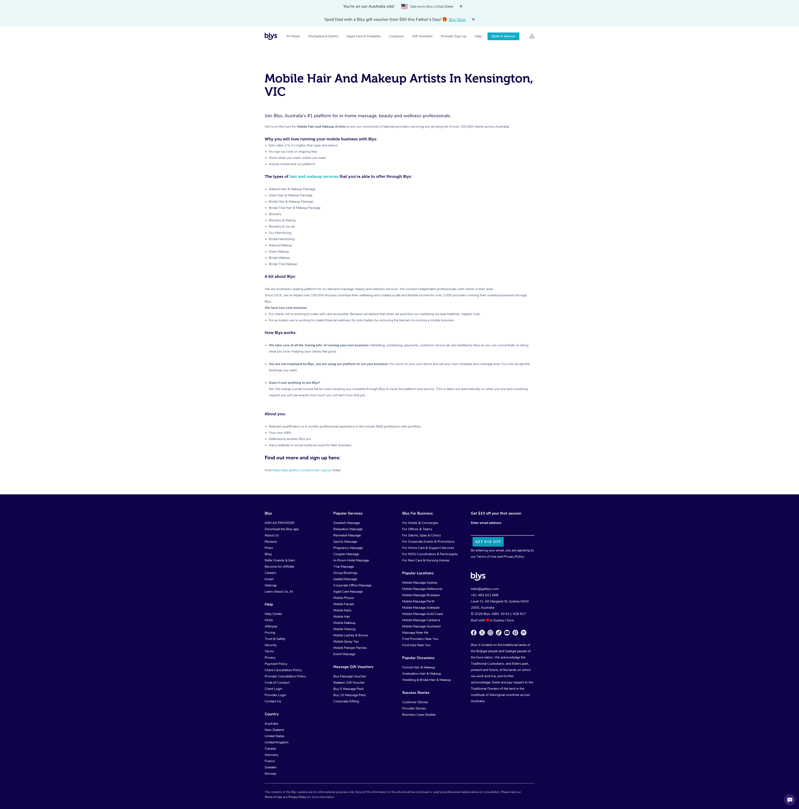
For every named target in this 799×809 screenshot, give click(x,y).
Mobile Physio (343, 598)
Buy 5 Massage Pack (348, 689)
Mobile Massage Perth (418, 601)
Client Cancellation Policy (283, 670)
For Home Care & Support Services (428, 548)
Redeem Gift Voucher (349, 682)
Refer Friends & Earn (280, 560)
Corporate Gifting (346, 701)
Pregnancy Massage (348, 548)
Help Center (273, 614)
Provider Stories (414, 708)
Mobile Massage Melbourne (422, 589)
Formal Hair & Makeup (418, 667)
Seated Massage (345, 579)
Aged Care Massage (348, 591)
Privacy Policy (514, 556)
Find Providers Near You (420, 639)
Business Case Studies (419, 714)
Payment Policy (276, 664)
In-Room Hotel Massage (351, 560)
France (270, 761)
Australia (271, 723)
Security (271, 645)
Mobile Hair (341, 616)
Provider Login (275, 695)
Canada (270, 748)
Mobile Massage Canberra (421, 620)
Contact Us (273, 701)
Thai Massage (343, 566)
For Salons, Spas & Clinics (421, 535)
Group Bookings (345, 573)
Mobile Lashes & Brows (350, 635)
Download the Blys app (282, 529)
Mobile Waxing (344, 629)
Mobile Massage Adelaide (420, 607)
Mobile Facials (343, 604)
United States (274, 736)
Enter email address (486, 523)
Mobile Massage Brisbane (421, 595)
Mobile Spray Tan (346, 641)
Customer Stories (415, 702)
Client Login (273, 689)
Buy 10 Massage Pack (349, 695)
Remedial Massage (347, 535)
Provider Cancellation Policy (285, 676)
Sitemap (271, 585)
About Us (272, 535)
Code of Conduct (277, 682)
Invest (269, 579)
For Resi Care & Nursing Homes (425, 560)
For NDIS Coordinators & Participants (430, 554)
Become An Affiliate (279, 566)
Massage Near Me (415, 632)
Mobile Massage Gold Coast (422, 614)
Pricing (270, 632)
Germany (271, 755)
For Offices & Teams (417, 529)
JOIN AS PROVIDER (279, 523)
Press (269, 548)
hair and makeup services (314, 176)
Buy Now (457, 19)
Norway (270, 773)
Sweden (271, 767)
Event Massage (344, 654)
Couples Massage (346, 554)
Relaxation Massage (347, 529)
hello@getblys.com (485, 589)
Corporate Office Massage (352, 585)
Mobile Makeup (344, 623)
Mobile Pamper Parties (350, 648)
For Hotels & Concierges (420, 523)
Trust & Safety (275, 639)
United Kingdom (277, 742)
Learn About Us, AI (279, 591)
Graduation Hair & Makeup (421, 673)
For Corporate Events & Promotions (428, 541)
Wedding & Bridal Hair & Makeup (426, 680)
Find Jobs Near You (416, 645)
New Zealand (274, 730)
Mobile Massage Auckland (421, 626)
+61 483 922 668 (484, 595)
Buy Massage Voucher (349, 676)
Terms (269, 651)
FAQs (269, 620)
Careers (270, 573)
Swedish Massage (346, 523)
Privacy (270, 657)
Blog (268, 554)
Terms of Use (486, 556)
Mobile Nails (342, 610)
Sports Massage (345, 541)
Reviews (271, 541)
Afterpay (271, 626)
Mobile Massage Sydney (419, 582)
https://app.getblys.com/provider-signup (301, 470)
